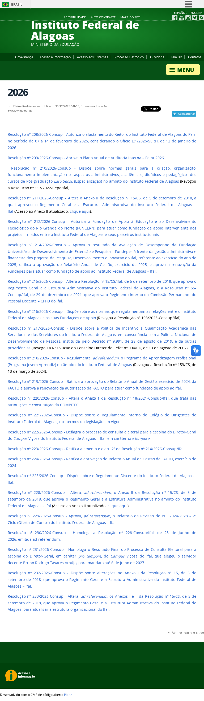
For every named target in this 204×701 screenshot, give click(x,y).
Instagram (188, 17)
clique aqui (80, 211)
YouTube (181, 17)
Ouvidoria (157, 57)
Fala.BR (176, 57)
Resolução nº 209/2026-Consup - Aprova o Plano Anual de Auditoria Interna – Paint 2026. (86, 157)
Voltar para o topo (188, 632)
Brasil (16, 4)
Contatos (194, 57)
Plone (68, 694)
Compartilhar (186, 114)
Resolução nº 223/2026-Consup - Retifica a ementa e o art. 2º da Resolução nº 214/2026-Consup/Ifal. (96, 448)
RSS (201, 17)
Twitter (194, 17)
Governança (24, 57)
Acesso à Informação (55, 57)
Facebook (174, 17)
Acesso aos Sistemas (92, 57)
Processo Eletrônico (129, 57)
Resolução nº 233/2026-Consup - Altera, (44, 596)
